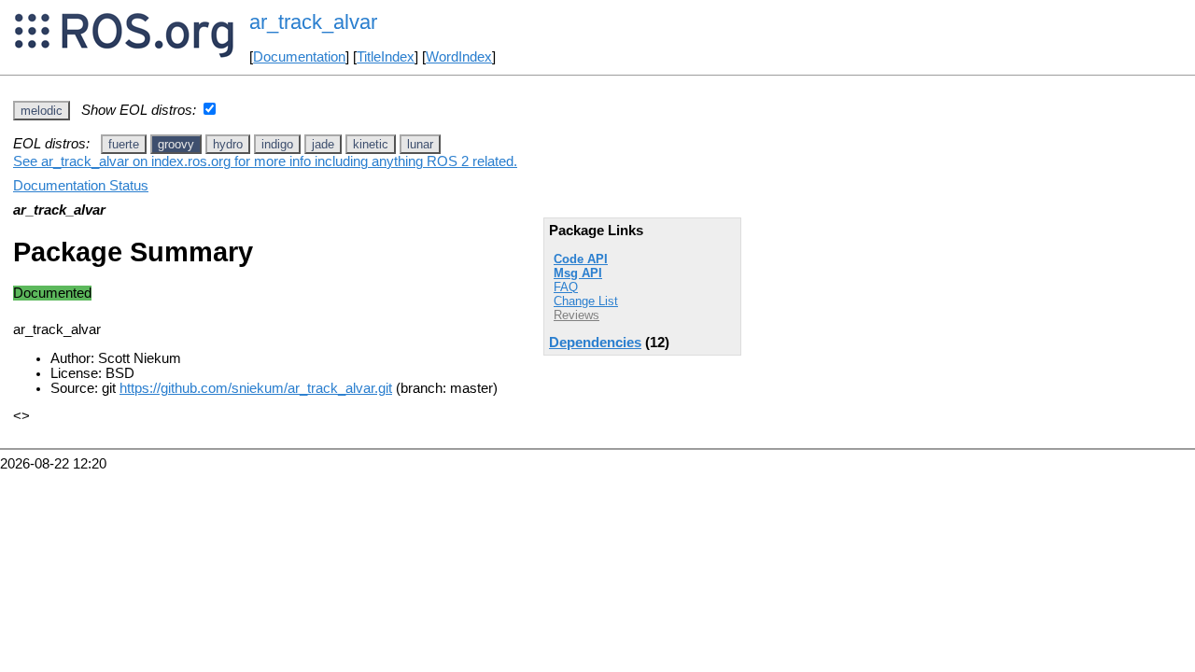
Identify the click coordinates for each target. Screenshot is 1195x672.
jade (323, 144)
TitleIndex (386, 56)
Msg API (578, 273)
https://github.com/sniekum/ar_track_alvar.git (256, 388)
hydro (228, 144)
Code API (581, 259)
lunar (420, 144)
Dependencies (595, 342)
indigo (277, 144)
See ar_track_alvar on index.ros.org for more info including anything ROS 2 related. (265, 161)
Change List (586, 301)
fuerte (123, 144)
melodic (42, 111)
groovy (176, 144)
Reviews (576, 315)
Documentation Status (80, 185)
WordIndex (459, 56)
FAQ (566, 287)
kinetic (370, 144)
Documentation (299, 56)
